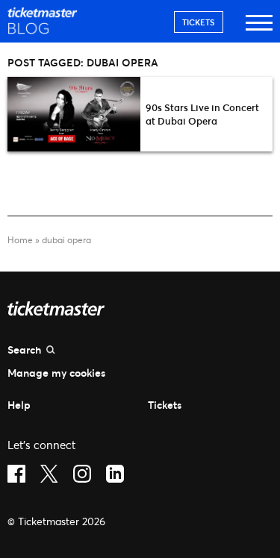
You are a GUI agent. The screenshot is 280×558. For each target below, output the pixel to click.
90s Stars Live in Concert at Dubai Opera (202, 114)
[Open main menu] (259, 29)
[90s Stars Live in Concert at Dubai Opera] (73, 114)
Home (20, 239)
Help (19, 405)
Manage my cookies (56, 373)
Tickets (198, 22)
